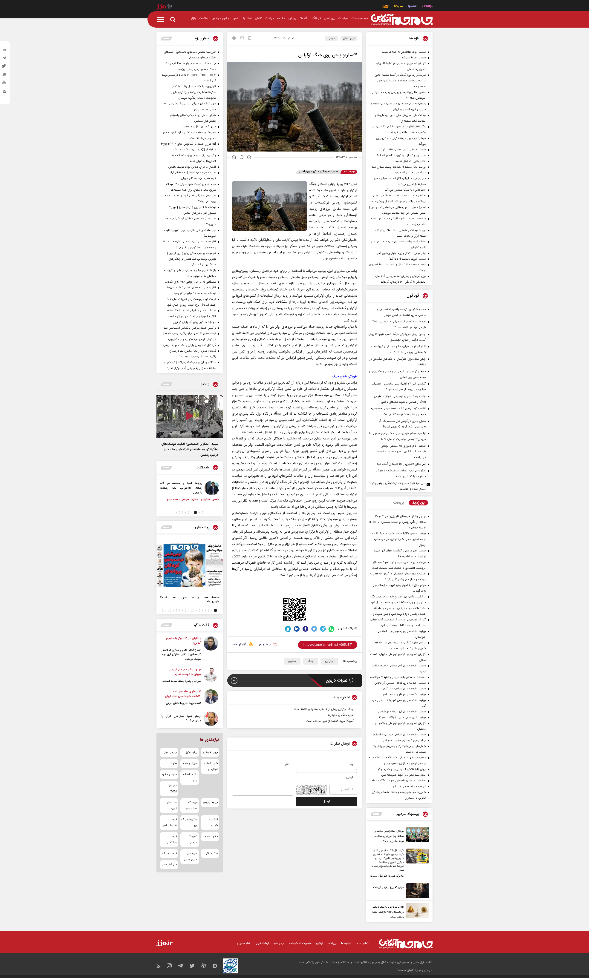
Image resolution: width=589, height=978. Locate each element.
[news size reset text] (242, 158)
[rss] (4, 92)
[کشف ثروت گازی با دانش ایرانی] (211, 697)
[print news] (234, 39)
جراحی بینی (169, 752)
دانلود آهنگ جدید (190, 777)
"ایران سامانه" (405, 970)
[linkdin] (297, 629)
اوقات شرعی (261, 943)
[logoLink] (402, 19)
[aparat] (4, 76)
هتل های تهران (171, 805)
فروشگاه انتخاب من (191, 805)
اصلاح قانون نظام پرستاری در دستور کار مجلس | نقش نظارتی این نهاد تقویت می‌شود (181, 654)
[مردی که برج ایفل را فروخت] (416, 890)
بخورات (172, 763)
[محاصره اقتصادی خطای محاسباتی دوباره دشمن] (174, 488)
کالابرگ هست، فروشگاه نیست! (387, 876)
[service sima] (398, 6)
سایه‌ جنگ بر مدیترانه (340, 715)
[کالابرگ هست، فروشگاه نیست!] (416, 863)
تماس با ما (362, 943)
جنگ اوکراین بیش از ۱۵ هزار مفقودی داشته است (324, 709)
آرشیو (319, 943)
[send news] (242, 38)
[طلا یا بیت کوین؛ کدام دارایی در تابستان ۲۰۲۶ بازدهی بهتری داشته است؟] (416, 911)
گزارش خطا (239, 644)
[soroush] (288, 629)
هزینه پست (190, 763)
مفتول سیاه (211, 836)
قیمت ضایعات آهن (169, 822)
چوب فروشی (210, 752)
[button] (201, 512)
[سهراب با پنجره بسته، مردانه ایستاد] (211, 675)
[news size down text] (249, 158)
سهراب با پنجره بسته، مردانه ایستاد (181, 681)
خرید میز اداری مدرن (190, 856)
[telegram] (4, 59)
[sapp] (4, 84)
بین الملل (349, 38)
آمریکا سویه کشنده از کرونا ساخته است (330, 721)
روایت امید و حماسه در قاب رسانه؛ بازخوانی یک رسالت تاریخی (209, 488)
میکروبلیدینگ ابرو (189, 822)
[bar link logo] (164, 7)
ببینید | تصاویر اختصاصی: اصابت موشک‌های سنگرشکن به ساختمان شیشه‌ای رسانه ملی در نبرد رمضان (189, 449)
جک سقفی (211, 853)
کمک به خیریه (213, 822)
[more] (376, 814)
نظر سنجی (243, 943)
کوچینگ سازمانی (192, 839)
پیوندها (332, 943)
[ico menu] (162, 19)
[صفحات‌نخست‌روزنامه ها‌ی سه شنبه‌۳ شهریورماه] (189, 565)
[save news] (249, 38)
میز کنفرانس (169, 864)
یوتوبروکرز (191, 752)
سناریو (292, 661)
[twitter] (4, 67)
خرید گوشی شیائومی (211, 766)
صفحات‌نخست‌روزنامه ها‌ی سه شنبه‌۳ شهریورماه (189, 599)
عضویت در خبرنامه (300, 943)
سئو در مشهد (169, 774)
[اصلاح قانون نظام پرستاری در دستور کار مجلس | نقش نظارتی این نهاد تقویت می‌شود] (211, 648)
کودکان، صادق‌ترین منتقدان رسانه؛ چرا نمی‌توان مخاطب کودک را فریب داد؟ (389, 836)
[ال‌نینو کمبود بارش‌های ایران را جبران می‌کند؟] (211, 718)
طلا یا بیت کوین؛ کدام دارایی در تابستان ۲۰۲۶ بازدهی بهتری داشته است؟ (387, 912)
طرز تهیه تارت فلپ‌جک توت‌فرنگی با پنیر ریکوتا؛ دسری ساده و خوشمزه (397, 486)
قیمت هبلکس (172, 839)
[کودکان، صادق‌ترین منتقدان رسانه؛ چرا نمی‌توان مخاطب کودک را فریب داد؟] (416, 835)
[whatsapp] (332, 629)
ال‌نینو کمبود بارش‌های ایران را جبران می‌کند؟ (181, 718)
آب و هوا (279, 943)
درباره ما (346, 943)
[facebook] (305, 629)
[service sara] (412, 6)
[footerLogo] (406, 943)
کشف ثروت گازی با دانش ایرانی (183, 703)
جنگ (310, 661)
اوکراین (329, 661)
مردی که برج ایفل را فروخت (388, 887)
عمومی (331, 38)
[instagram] (4, 51)
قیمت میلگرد (169, 853)
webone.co (210, 802)
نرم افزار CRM (172, 788)
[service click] (385, 6)
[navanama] (427, 6)
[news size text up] (234, 158)
